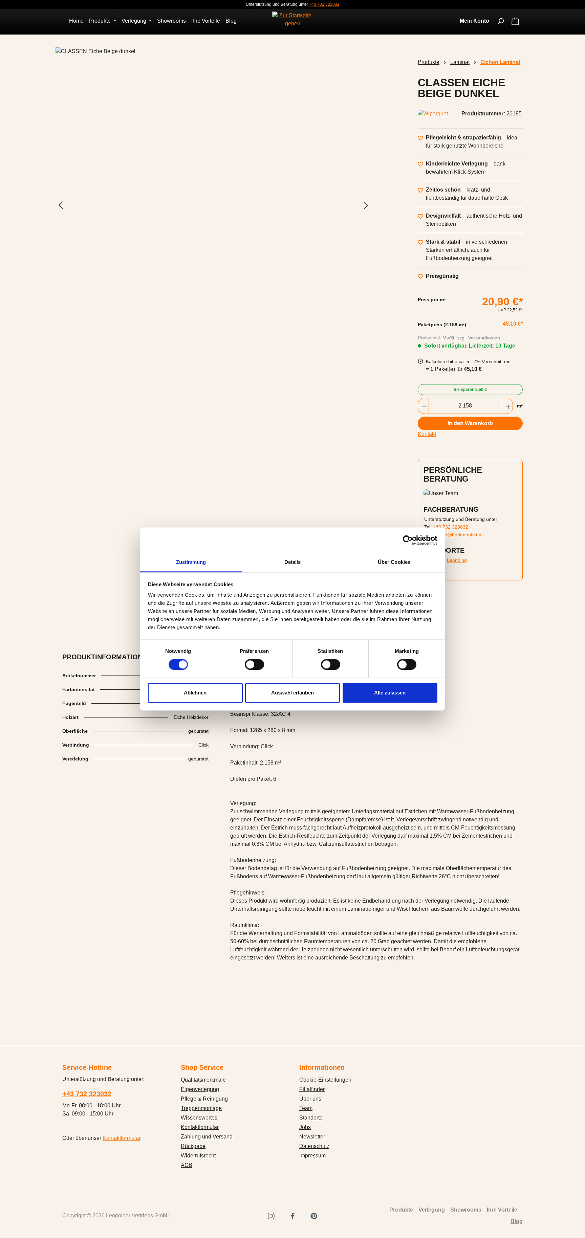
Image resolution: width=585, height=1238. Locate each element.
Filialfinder (312, 1089)
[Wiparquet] (433, 114)
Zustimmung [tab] (191, 562)
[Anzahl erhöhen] (507, 406)
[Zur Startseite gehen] (292, 20)
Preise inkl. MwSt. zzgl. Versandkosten (459, 337)
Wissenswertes (199, 1118)
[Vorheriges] (61, 205)
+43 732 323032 (324, 4)
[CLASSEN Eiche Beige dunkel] (213, 205)
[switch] (254, 664)
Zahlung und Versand (207, 1137)
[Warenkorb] (515, 22)
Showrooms (465, 1210)
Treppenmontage (201, 1108)
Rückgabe (193, 1146)
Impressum (312, 1155)
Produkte (401, 1210)
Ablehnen (195, 692)
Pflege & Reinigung (204, 1099)
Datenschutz (314, 1146)
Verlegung (431, 1210)
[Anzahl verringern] (423, 406)
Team (305, 1108)
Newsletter (312, 1137)
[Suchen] (500, 21)
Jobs (305, 1127)
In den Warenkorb (470, 423)
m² (520, 405)
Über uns (310, 1099)
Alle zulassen (390, 692)
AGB (186, 1165)
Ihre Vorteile (502, 1210)
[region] (213, 205)
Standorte (311, 1118)
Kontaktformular (121, 1138)
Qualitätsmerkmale (203, 1080)
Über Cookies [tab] (394, 562)
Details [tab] (292, 562)
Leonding (457, 560)
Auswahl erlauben (292, 692)
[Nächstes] (366, 205)
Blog (517, 1221)
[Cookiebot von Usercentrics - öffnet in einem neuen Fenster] (407, 540)
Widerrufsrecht (198, 1155)
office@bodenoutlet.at (459, 534)
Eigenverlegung (200, 1089)
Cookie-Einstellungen (325, 1080)
